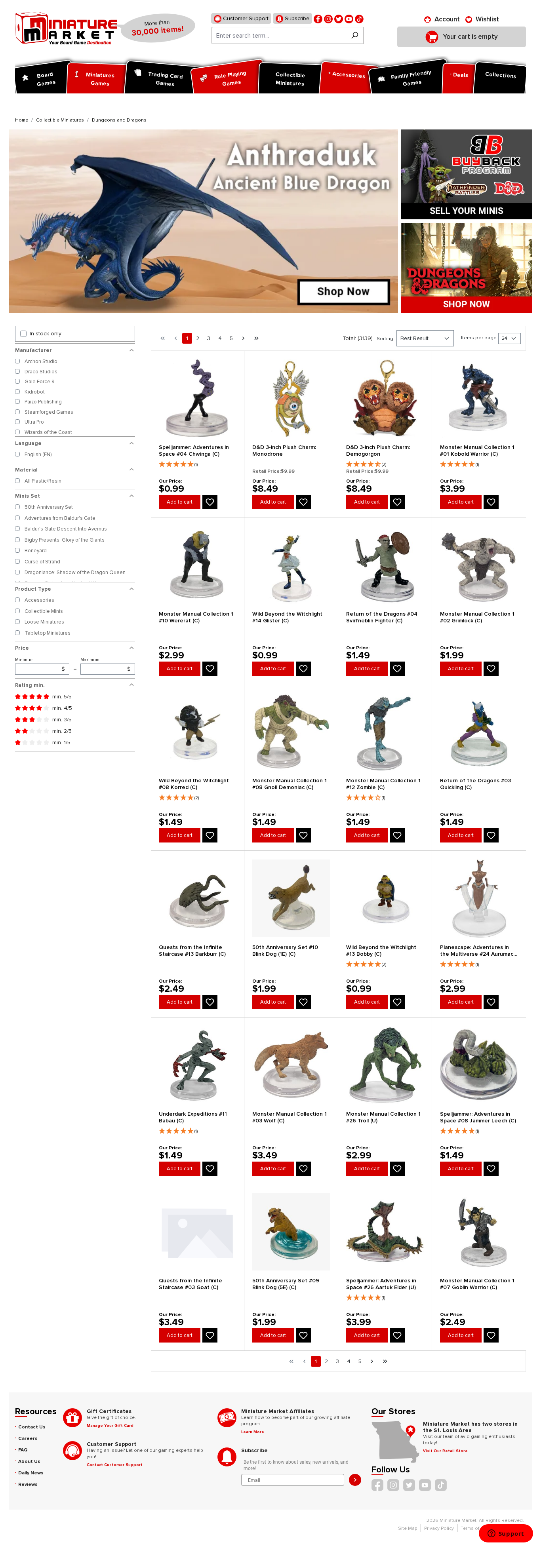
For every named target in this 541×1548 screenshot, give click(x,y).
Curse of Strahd (42, 562)
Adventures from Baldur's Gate (60, 518)
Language (28, 443)
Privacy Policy (439, 1528)
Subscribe (296, 18)
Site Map (407, 1528)
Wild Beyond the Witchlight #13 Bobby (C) (381, 950)
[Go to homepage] (66, 28)
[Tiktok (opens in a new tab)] (359, 18)
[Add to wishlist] (209, 502)
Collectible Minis (44, 611)
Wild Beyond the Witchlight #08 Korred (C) (194, 784)
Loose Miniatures (44, 622)
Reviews (28, 1484)
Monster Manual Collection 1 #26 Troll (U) (383, 1117)
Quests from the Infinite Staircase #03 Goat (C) (190, 1284)
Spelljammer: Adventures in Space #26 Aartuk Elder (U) (381, 1284)
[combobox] (278, 35)
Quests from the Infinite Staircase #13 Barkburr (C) (192, 950)
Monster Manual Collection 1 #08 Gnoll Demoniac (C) (289, 784)
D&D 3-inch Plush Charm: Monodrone (284, 450)
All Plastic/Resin (43, 481)
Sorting (385, 339)
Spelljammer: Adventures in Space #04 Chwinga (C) (194, 450)
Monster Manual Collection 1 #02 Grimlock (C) (477, 617)
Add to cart (179, 502)
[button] (197, 462)
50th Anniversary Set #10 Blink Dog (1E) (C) (285, 950)
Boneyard (36, 551)
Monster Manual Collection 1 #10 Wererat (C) (196, 617)
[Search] (355, 35)
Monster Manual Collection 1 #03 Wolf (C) (289, 1117)
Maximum (105, 664)
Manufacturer (33, 350)
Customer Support (245, 18)
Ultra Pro (34, 422)
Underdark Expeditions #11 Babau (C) (193, 1117)
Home (21, 120)
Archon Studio (41, 361)
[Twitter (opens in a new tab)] (338, 18)
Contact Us (32, 1427)
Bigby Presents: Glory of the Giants (65, 540)
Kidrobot (35, 392)
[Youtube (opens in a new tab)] (349, 18)
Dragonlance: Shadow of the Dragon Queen (75, 572)
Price (22, 648)
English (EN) (38, 454)
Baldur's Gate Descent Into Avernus (66, 529)
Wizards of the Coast (48, 432)
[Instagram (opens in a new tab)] (328, 18)
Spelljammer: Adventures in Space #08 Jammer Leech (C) (478, 1117)
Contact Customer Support (115, 1464)
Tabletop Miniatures (47, 633)
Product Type (33, 589)
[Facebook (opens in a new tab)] (318, 18)
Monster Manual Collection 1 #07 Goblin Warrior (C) (477, 1284)
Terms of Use (475, 1528)
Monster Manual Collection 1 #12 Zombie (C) (383, 784)
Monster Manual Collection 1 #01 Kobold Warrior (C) (477, 450)
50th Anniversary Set (49, 507)
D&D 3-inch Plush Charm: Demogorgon (378, 450)
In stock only (45, 333)
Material (26, 469)
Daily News (31, 1473)
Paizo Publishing (43, 402)
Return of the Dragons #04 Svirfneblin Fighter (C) (381, 617)
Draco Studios (41, 372)
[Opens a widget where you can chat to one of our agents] (505, 1534)
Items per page (479, 338)
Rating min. (30, 685)
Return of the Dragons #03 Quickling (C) (475, 784)
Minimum (40, 664)
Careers (28, 1439)
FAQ (23, 1450)
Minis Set (27, 496)
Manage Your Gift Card (110, 1425)
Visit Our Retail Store (445, 1451)
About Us (29, 1461)
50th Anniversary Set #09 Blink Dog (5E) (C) (285, 1284)
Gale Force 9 (40, 381)
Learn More (252, 1432)
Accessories (39, 600)
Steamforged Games (49, 412)
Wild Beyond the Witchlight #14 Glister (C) (287, 617)
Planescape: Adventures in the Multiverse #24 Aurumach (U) (478, 951)
